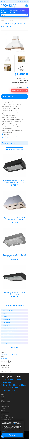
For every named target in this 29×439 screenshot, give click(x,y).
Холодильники (7, 325)
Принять (12, 435)
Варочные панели (8, 310)
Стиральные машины (8, 331)
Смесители (6, 340)
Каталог (2, 396)
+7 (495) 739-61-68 (23, 1)
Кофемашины (6, 322)
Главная (3, 394)
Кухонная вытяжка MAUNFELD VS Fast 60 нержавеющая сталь (14, 256)
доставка (25, 87)
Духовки (5, 316)
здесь (3, 431)
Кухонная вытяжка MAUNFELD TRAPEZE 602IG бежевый (14, 219)
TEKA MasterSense (8, 390)
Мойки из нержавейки (9, 337)
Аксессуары (6, 343)
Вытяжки (5, 313)
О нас (2, 400)
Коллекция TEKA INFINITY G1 (12, 388)
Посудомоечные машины (10, 328)
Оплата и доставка (5, 401)
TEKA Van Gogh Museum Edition (13, 385)
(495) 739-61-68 (5, 354)
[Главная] (9, 7)
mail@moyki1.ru (5, 358)
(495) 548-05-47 (14, 354)
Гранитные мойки (7, 334)
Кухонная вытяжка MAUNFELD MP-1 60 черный (14, 293)
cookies (14, 423)
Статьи (2, 398)
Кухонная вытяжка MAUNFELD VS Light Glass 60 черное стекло (14, 181)
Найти (26, 15)
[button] (3, 436)
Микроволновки (7, 319)
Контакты (3, 403)
